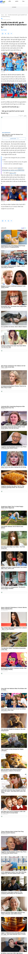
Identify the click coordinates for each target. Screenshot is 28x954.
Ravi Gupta (4, 30)
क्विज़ (23, 1)
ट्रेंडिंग (9, 1)
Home (2, 15)
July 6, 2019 (13, 173)
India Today (3, 99)
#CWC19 (20, 168)
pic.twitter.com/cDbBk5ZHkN (16, 170)
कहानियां (16, 1)
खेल (6, 15)
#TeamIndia (5, 170)
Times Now (3, 71)
